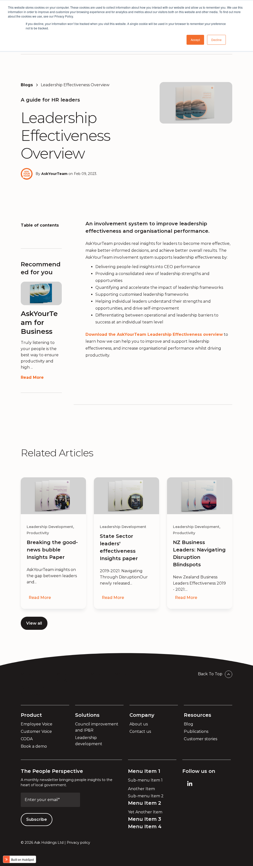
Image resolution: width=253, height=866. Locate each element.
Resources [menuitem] (197, 715)
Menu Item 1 (33, 674)
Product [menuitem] (31, 715)
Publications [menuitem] (196, 731)
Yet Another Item (73, 680)
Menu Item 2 (69, 674)
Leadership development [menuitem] (88, 740)
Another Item (34, 687)
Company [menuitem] (141, 715)
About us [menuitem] (138, 724)
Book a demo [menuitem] (34, 746)
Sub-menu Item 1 (38, 680)
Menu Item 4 (129, 674)
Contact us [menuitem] (140, 731)
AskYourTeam (54, 173)
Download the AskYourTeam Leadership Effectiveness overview (154, 334)
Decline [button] (216, 40)
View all (34, 623)
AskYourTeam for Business (39, 322)
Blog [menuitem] (188, 724)
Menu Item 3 (103, 674)
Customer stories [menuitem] (200, 739)
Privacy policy (78, 842)
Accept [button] (195, 40)
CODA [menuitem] (27, 739)
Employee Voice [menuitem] (36, 724)
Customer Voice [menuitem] (36, 731)
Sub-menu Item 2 (38, 694)
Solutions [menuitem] (87, 715)
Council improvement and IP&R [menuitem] (96, 727)
